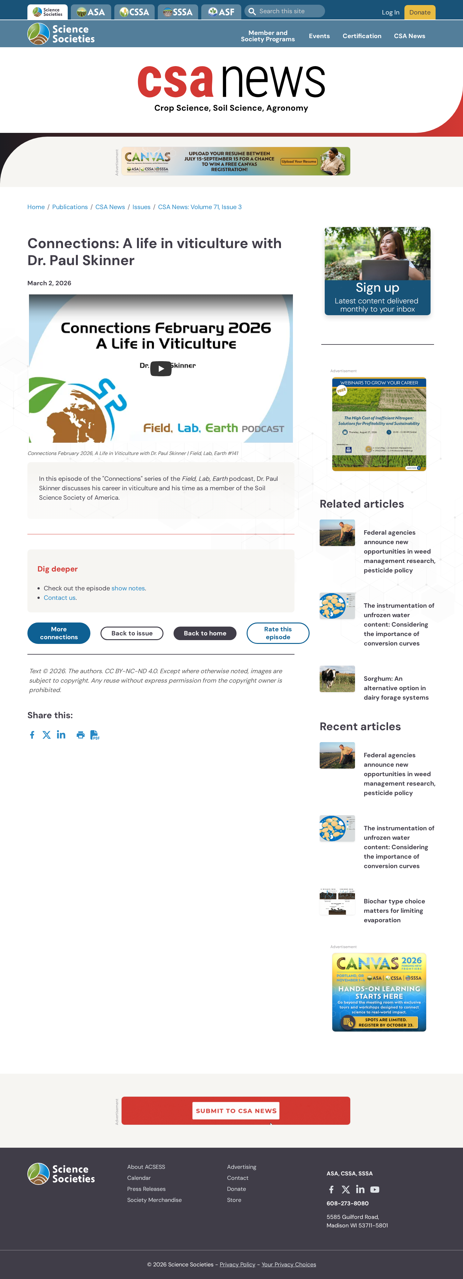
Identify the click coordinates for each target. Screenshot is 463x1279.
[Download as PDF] (95, 734)
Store (234, 1200)
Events (319, 36)
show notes (128, 588)
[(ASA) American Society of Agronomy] (91, 12)
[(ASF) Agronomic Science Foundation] (221, 12)
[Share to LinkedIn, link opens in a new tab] (61, 734)
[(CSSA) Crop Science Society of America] (134, 12)
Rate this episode (278, 633)
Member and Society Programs (268, 36)
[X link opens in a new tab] (346, 1189)
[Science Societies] (47, 12)
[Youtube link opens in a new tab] (375, 1189)
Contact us (60, 598)
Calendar (139, 1178)
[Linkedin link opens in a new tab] (360, 1189)
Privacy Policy (237, 1264)
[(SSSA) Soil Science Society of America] (178, 12)
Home (36, 207)
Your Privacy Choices (289, 1264)
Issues (142, 207)
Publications (70, 207)
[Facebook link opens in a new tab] (331, 1189)
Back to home (205, 633)
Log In (390, 12)
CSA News (410, 36)
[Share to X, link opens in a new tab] (46, 734)
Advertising (241, 1167)
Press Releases (146, 1189)
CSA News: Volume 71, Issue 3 (200, 207)
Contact (238, 1178)
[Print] (80, 734)
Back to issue (132, 633)
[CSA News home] (231, 90)
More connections (59, 633)
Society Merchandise (154, 1200)
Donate (420, 12)
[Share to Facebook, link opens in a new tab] (32, 734)
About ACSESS (146, 1167)
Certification (362, 36)
